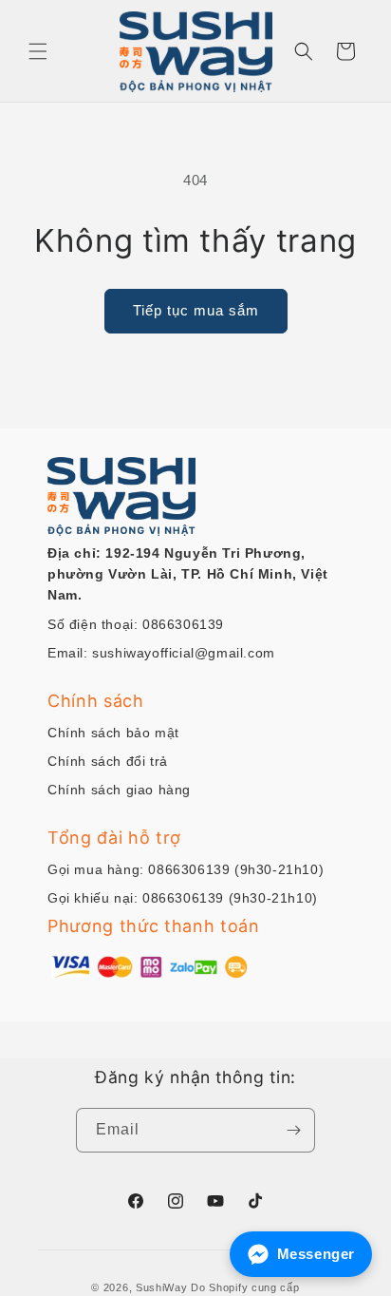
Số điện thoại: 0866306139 (135, 624)
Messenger (316, 1254)
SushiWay (162, 1287)
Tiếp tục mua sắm (196, 310)
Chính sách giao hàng (119, 789)
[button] (38, 51)
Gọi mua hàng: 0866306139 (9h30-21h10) (185, 869)
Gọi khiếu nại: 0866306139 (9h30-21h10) (182, 897)
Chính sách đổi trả (107, 761)
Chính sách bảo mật (113, 732)
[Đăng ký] (293, 1130)
